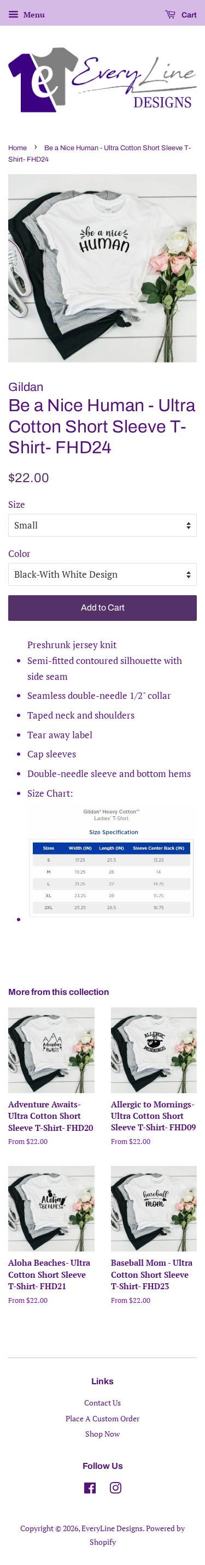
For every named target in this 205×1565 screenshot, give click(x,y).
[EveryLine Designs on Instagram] (115, 1490)
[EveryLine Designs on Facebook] (90, 1490)
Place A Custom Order (102, 1418)
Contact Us (102, 1402)
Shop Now (102, 1433)
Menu (33, 14)
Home (17, 148)
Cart (188, 15)
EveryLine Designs (112, 1528)
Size (16, 504)
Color (19, 553)
